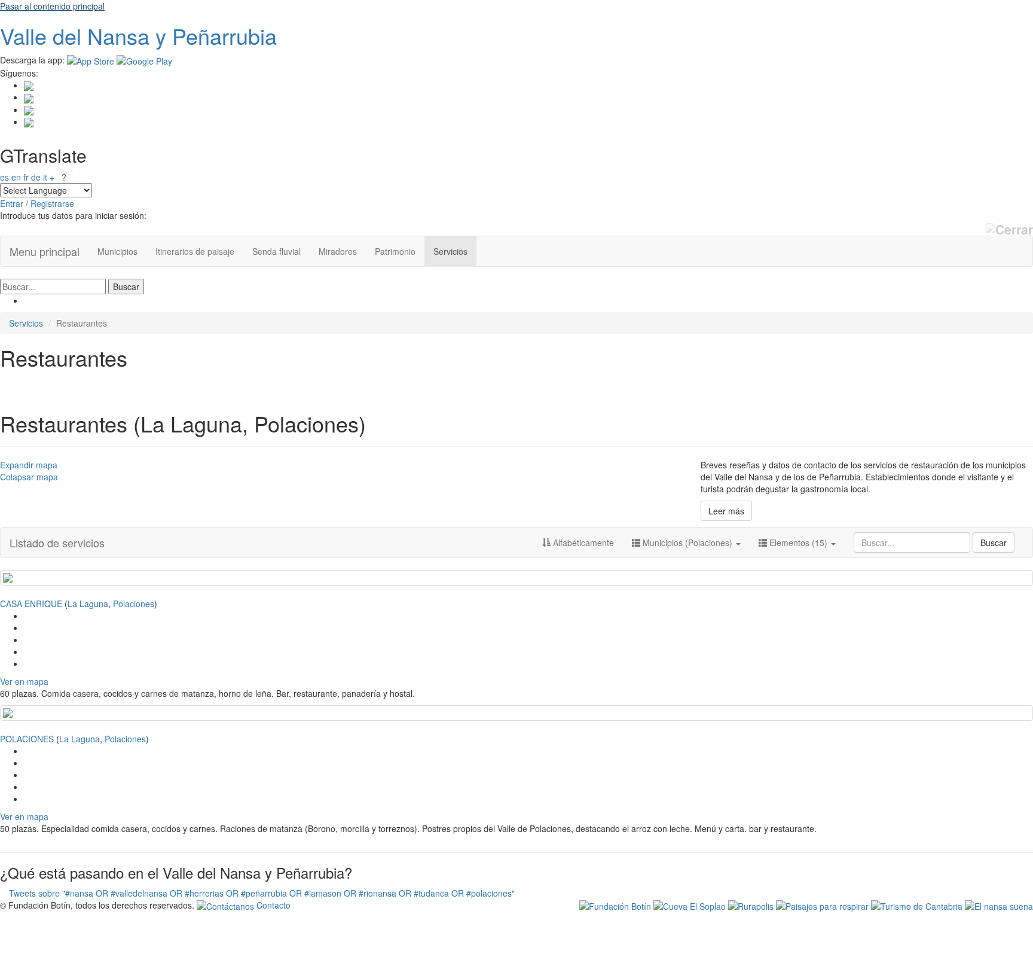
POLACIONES (27, 739)
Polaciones (133, 604)
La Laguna (88, 604)
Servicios (450, 251)
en (16, 177)
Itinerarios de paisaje (194, 251)
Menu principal (45, 251)
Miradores (338, 251)
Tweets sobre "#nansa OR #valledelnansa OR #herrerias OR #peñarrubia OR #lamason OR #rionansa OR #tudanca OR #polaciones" (262, 893)
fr (26, 177)
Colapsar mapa (29, 477)
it (45, 177)
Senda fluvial (276, 251)
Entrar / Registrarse (37, 203)
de (36, 177)
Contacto (272, 905)
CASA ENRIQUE (31, 604)
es (4, 177)
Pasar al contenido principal (52, 6)
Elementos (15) (798, 543)
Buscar (993, 543)
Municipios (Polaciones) (687, 543)
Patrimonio (395, 251)
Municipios (117, 251)
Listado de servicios (57, 542)
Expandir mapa (28, 465)
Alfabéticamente (582, 543)
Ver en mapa (24, 681)
